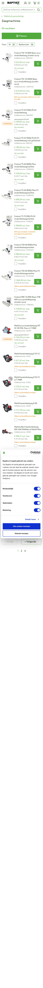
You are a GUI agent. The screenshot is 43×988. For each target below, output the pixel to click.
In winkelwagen (37, 63)
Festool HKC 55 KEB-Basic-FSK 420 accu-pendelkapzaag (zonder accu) (27, 299)
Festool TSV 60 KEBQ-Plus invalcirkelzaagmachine (25, 246)
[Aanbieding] (7, 114)
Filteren (23, 35)
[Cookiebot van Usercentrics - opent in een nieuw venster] (30, 452)
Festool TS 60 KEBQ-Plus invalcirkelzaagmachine (25, 165)
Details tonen (30, 519)
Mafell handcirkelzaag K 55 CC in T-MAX (27, 378)
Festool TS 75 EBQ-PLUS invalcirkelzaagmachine (24, 217)
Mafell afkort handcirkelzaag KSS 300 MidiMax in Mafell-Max (27, 428)
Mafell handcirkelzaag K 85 (25, 403)
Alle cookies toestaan (21, 526)
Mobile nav (3, 3)
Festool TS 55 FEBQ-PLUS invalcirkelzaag (25, 111)
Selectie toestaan (21, 533)
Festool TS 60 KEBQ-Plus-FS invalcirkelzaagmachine (26, 191)
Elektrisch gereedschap (14, 16)
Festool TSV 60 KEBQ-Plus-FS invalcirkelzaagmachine (27, 272)
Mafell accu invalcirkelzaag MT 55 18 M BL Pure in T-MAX (27, 326)
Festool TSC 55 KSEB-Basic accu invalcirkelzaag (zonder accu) (26, 81)
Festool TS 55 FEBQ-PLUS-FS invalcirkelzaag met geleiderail (27, 139)
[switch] (37, 496)
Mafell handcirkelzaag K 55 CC (27, 353)
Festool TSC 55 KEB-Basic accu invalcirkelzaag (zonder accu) (27, 54)
